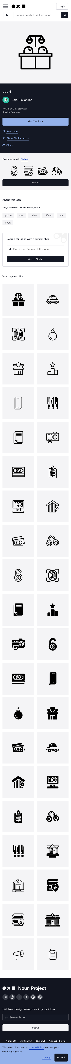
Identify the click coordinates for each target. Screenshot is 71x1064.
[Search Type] (8, 15)
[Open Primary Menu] (5, 6)
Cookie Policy (36, 1047)
